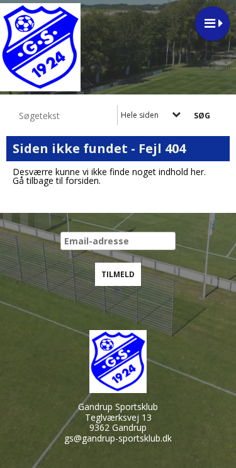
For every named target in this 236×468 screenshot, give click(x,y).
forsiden (82, 180)
